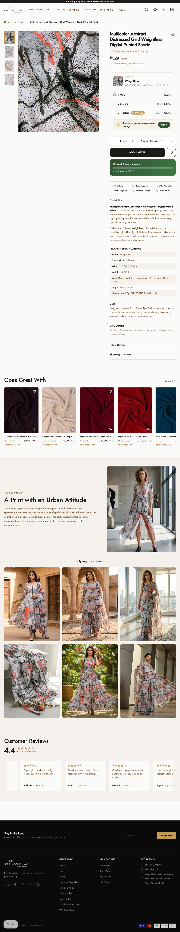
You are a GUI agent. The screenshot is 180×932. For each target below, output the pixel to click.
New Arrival (36, 9)
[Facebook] (15, 884)
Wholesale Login (67, 910)
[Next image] (93, 81)
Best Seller (53, 9)
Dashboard (105, 865)
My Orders (105, 882)
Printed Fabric (71, 9)
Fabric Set (90, 9)
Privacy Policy (65, 893)
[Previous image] (23, 81)
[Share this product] (172, 34)
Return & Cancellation (69, 882)
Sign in (164, 124)
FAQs (62, 876)
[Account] (163, 10)
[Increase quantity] (132, 141)
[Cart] (172, 10)
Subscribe (166, 835)
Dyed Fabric (106, 9)
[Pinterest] (23, 884)
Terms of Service (67, 899)
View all (169, 381)
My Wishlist (105, 876)
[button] (162, 141)
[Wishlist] (155, 10)
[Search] (146, 10)
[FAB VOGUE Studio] (13, 10)
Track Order (105, 871)
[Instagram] (7, 884)
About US (64, 865)
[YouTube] (30, 884)
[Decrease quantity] (114, 141)
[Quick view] (34, 429)
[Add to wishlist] (171, 152)
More (122, 9)
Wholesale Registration (70, 904)
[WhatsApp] (38, 884)
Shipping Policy (66, 887)
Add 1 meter (137, 152)
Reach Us (63, 871)
